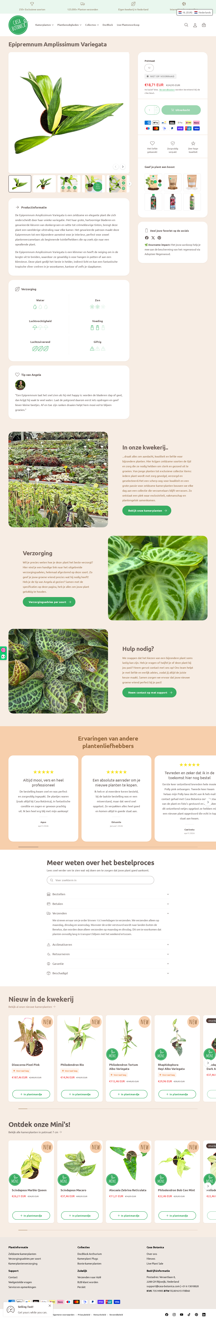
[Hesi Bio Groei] (192, 202)
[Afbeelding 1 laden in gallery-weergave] (19, 183)
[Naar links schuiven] (115, 166)
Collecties (90, 24)
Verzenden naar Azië (89, 1277)
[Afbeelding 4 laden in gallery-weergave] (93, 183)
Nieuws (151, 1258)
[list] (108, 7)
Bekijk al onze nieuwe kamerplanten (30, 1006)
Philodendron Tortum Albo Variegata (123, 1067)
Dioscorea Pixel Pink (26, 1064)
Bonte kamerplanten (89, 1263)
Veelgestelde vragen (20, 1282)
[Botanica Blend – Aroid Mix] (153, 182)
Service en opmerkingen (22, 1287)
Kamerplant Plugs (87, 1258)
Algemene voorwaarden (63, 1314)
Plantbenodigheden (68, 24)
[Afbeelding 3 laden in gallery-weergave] (69, 183)
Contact (13, 1277)
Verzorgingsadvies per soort (47, 602)
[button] (44, 25)
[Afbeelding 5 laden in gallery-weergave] (118, 183)
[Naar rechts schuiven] (122, 166)
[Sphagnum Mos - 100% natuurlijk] (172, 182)
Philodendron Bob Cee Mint (176, 1190)
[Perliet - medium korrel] (192, 182)
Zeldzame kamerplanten (22, 1253)
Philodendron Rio (72, 1064)
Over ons (152, 1253)
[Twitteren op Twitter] (153, 238)
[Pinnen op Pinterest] (159, 238)
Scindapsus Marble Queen (29, 1190)
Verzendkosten (167, 89)
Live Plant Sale (155, 1263)
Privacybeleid (84, 1314)
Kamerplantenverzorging (22, 1263)
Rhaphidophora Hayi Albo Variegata (171, 1067)
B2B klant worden (87, 1282)
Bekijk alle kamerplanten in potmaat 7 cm (33, 1132)
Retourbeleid (99, 1314)
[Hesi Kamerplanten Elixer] (153, 202)
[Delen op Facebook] (147, 238)
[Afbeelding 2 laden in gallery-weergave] (44, 183)
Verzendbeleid (116, 1314)
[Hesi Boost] (172, 202)
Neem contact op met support (147, 692)
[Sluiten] (49, 1305)
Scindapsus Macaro (73, 1190)
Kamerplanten (43, 24)
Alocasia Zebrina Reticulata (127, 1190)
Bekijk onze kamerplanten (145, 510)
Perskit (81, 1287)
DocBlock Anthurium (89, 1253)
